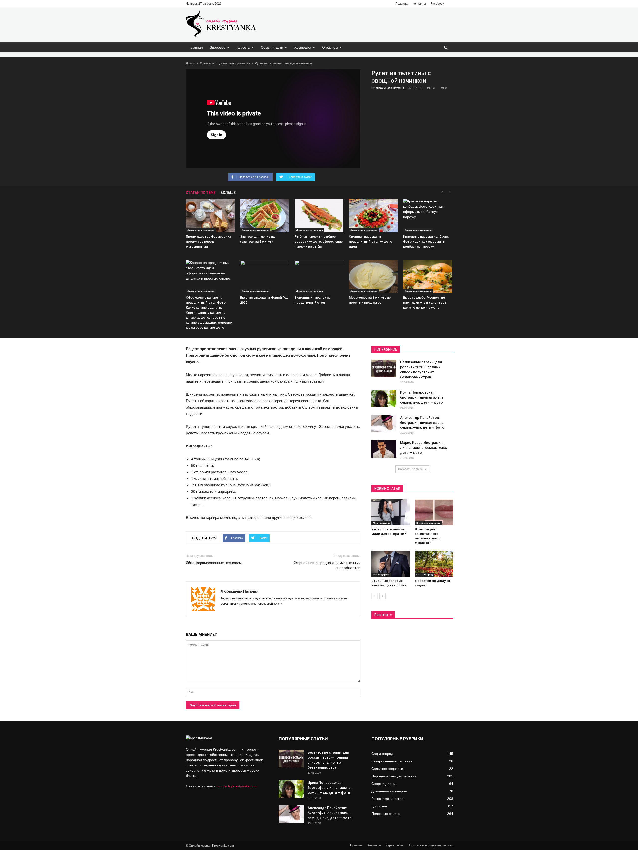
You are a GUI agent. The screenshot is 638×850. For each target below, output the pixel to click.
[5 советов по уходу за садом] (434, 564)
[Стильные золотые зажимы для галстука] (390, 564)
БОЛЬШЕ (228, 193)
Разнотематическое (387, 799)
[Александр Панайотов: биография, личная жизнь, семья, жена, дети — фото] (383, 423)
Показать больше (410, 469)
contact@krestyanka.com (237, 786)
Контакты (419, 3)
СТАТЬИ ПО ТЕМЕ (201, 193)
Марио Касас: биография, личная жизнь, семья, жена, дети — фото (423, 448)
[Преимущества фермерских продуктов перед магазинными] (210, 215)
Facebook (437, 3)
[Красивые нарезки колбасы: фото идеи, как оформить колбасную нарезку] (427, 215)
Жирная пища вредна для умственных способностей (327, 565)
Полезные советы (385, 814)
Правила (401, 3)
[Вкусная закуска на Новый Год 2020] (264, 277)
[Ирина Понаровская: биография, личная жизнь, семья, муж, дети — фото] (383, 398)
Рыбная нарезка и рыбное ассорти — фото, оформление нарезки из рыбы (319, 241)
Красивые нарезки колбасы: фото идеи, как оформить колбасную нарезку (426, 241)
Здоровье (217, 47)
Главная (196, 47)
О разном (330, 47)
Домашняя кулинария (234, 63)
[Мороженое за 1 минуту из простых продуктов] (373, 277)
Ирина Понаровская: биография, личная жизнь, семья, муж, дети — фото (422, 397)
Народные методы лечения (393, 776)
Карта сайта (394, 845)
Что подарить (381, 574)
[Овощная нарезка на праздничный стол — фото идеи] (373, 215)
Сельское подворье (387, 769)
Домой (190, 63)
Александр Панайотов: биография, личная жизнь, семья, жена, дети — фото (422, 422)
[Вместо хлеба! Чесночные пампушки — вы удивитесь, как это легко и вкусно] (427, 277)
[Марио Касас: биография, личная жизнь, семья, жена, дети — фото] (383, 449)
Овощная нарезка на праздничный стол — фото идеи (370, 241)
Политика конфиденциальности (430, 845)
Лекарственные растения (392, 761)
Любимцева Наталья (390, 87)
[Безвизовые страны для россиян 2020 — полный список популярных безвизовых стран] (383, 368)
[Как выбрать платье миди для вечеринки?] (390, 512)
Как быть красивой (428, 523)
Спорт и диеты (383, 784)
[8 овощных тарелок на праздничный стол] (319, 277)
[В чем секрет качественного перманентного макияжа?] (434, 512)
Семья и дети (272, 47)
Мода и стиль (381, 523)
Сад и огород (424, 574)
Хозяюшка (302, 47)
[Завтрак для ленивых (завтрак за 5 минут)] (264, 215)
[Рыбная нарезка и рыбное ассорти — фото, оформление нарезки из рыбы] (319, 215)
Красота (243, 47)
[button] (446, 48)
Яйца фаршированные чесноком (214, 563)
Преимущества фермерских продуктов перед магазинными (208, 241)
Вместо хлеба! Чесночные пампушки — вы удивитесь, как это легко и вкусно (425, 302)
